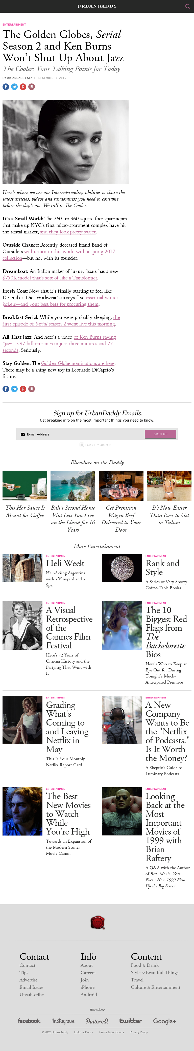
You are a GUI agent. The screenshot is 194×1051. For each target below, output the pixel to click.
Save (23, 86)
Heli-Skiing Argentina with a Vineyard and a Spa (65, 579)
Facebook (29, 1022)
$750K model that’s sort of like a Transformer (50, 278)
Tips (23, 972)
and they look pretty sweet (67, 232)
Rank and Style (162, 568)
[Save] (31, 86)
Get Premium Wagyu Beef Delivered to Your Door (121, 519)
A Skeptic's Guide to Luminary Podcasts (164, 771)
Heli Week (65, 563)
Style (154, 972)
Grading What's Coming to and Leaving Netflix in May (67, 727)
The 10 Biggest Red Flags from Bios (166, 632)
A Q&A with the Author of (168, 877)
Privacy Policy (139, 1032)
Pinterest (97, 1022)
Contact (27, 965)
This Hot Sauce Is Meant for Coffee (24, 511)
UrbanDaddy (97, 6)
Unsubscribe (31, 994)
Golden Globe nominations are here (77, 363)
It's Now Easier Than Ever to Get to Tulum (169, 515)
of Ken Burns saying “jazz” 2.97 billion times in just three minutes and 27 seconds (59, 343)
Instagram (63, 1022)
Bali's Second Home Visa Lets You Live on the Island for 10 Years (73, 519)
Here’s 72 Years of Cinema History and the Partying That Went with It (68, 664)
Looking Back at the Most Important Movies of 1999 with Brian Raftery (165, 827)
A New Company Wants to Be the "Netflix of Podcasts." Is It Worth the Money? (168, 731)
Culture (155, 987)
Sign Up (160, 434)
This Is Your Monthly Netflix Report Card (65, 762)
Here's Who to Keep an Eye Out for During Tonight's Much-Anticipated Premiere (166, 673)
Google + (164, 1022)
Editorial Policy (83, 1032)
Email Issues (31, 987)
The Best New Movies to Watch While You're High (68, 814)
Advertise (28, 980)
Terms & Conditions (111, 1032)
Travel (137, 980)
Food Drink (145, 965)
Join (85, 980)
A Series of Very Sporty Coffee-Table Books (166, 585)
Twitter (130, 1022)
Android (89, 994)
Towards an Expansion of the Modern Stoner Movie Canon (68, 847)
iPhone (87, 987)
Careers (88, 972)
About (87, 965)
